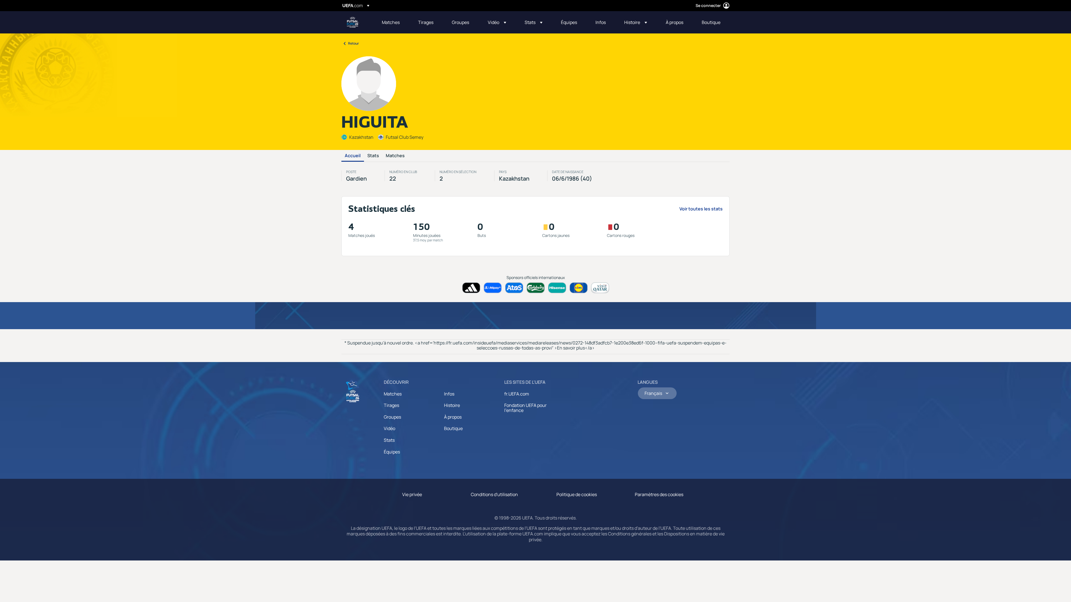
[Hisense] (557, 287)
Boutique (453, 428)
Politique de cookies (576, 494)
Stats (373, 155)
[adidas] (471, 287)
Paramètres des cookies (659, 494)
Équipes (392, 452)
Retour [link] (353, 43)
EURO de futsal (353, 22)
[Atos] (514, 287)
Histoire (452, 405)
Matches (395, 155)
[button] (497, 22)
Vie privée (412, 494)
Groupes (392, 417)
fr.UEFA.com (516, 394)
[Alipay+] (493, 287)
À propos (453, 417)
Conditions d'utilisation (494, 494)
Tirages (391, 405)
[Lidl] (579, 287)
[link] (390, 22)
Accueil (353, 155)
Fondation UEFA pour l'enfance (525, 407)
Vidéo (389, 428)
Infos (449, 394)
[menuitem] (393, 22)
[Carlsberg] (536, 287)
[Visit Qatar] (600, 287)
